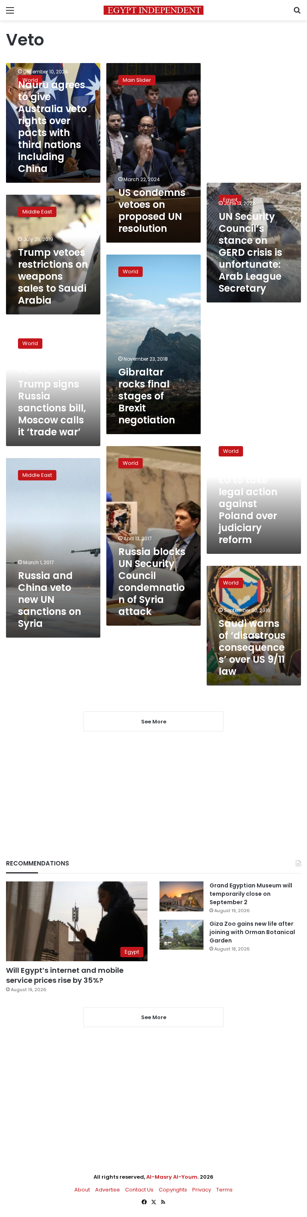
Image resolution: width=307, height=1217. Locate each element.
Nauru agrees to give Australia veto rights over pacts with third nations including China (52, 126)
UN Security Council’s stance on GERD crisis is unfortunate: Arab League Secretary (250, 252)
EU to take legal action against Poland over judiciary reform (248, 509)
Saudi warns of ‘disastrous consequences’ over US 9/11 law (252, 647)
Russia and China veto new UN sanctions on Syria (49, 599)
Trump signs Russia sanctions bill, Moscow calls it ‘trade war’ (52, 408)
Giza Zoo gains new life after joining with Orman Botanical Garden (252, 932)
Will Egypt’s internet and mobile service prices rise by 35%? (65, 975)
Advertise (107, 1189)
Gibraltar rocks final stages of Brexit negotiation (146, 396)
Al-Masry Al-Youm (171, 1177)
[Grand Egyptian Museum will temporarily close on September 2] (181, 896)
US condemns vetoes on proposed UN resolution (151, 210)
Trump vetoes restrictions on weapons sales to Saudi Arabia (53, 276)
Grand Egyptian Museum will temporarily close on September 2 (250, 893)
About (82, 1189)
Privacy (201, 1189)
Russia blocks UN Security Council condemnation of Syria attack (151, 581)
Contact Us (139, 1189)
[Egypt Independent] (153, 10)
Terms (224, 1189)
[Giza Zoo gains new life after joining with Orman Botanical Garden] (181, 935)
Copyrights (173, 1189)
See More (153, 1017)
